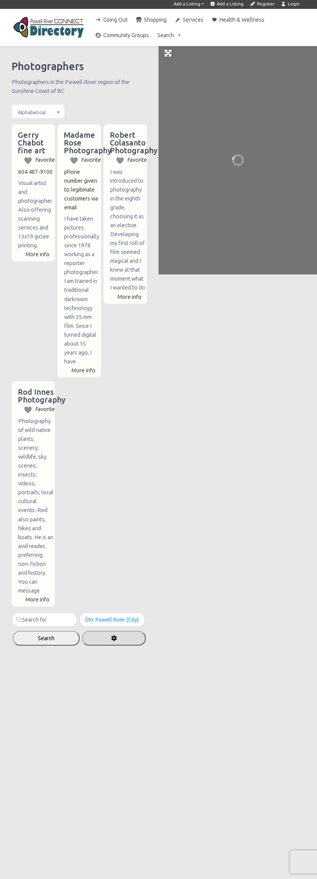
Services (193, 20)
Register (265, 4)
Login (293, 4)
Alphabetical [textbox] (32, 112)
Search (165, 35)
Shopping (155, 20)
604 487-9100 (35, 172)
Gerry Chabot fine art (31, 142)
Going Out (115, 20)
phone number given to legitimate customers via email (81, 190)
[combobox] (38, 111)
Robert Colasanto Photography (133, 142)
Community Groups (126, 35)
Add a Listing (187, 4)
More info (37, 254)
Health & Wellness (242, 20)
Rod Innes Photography (41, 395)
